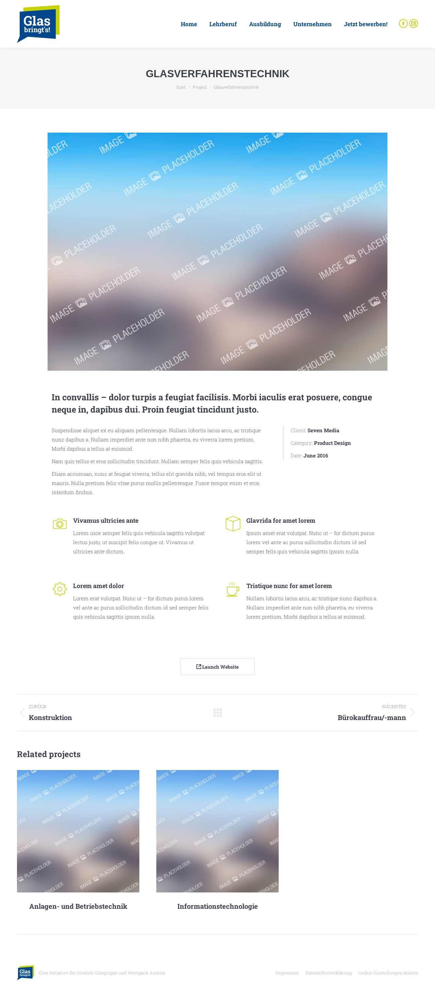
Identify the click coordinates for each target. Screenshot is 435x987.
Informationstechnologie (217, 906)
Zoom (69, 831)
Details (87, 831)
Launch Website (220, 667)
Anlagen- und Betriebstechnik (78, 906)
